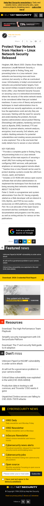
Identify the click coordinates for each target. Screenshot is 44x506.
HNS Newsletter (15, 427)
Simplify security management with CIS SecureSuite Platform (21, 338)
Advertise (35, 496)
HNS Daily (11, 420)
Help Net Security (14, 35)
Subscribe (36, 474)
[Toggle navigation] (41, 15)
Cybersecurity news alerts (20, 445)
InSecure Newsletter (17, 435)
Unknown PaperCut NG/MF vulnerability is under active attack (21, 362)
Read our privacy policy (14, 496)
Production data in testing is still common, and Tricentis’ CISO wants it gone (20, 388)
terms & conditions (13, 481)
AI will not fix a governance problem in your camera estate (20, 370)
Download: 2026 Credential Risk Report (19, 278)
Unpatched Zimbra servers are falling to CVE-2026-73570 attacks (21, 397)
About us (27, 496)
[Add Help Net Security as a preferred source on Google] (40, 41)
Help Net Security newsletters (18, 2)
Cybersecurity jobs (16, 454)
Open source (12, 464)
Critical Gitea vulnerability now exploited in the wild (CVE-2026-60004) (21, 378)
